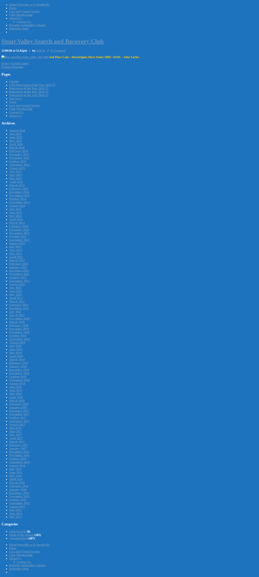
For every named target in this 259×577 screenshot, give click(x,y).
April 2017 (16, 438)
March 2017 (17, 441)
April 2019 (16, 356)
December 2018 (19, 369)
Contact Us (24, 21)
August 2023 (17, 243)
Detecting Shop (19, 28)
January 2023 (18, 267)
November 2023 (19, 233)
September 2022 (19, 281)
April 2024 (16, 219)
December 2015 (19, 493)
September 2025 (19, 164)
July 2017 (15, 428)
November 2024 (19, 195)
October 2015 (17, 499)
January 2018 (18, 407)
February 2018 (18, 404)
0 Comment (58, 50)
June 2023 (15, 250)
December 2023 (19, 229)
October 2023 (17, 236)
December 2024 (19, 192)
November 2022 (19, 274)
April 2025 (16, 181)
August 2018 (17, 383)
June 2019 (15, 349)
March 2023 (17, 260)
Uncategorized (18, 538)
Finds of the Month (21, 535)
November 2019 (19, 332)
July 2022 (15, 287)
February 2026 (18, 151)
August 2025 (17, 168)
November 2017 (19, 414)
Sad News (15, 98)
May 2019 (15, 352)
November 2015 (19, 496)
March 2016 (17, 482)
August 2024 (17, 205)
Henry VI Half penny (15, 63)
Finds (12, 8)
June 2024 (15, 212)
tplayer (40, 50)
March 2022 (17, 301)
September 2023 (19, 240)
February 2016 (18, 486)
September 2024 (19, 202)
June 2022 (15, 291)
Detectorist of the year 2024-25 (28, 95)
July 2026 (15, 134)
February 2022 (18, 305)
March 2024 (17, 222)
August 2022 (17, 284)
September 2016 (19, 462)
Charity (14, 81)
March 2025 (17, 185)
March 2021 (17, 315)
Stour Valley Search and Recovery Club (53, 41)
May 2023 (15, 253)
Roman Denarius (13, 67)
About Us (15, 18)
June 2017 (15, 431)
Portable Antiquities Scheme (27, 25)
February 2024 (18, 226)
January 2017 (18, 448)
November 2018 (19, 373)
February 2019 (18, 363)
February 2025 (18, 188)
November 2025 (19, 158)
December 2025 (19, 154)
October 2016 (17, 458)
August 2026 (17, 130)
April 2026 (16, 144)
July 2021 (15, 311)
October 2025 (17, 161)
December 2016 (19, 452)
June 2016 (15, 472)
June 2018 (15, 390)
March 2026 (17, 147)
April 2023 (16, 257)
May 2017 (15, 434)
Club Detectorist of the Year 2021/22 (32, 85)
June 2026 (15, 137)
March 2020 (17, 322)
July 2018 (15, 387)
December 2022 (19, 270)
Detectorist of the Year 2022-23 (28, 88)
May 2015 (15, 517)
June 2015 (15, 513)
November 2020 (19, 318)
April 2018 (16, 397)
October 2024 (17, 199)
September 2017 (19, 421)
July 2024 (15, 209)
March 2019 (17, 359)
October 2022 (17, 277)
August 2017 (17, 424)
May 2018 (15, 393)
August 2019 (17, 342)
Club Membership (21, 15)
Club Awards (17, 531)
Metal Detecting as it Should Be (29, 4)
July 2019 (15, 346)
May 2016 (15, 475)
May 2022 (15, 294)
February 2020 (18, 325)
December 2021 (19, 308)
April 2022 (16, 298)
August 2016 (17, 465)
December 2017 (19, 411)
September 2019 (19, 339)
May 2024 (15, 216)
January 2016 (18, 489)
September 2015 (19, 503)
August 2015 (17, 506)
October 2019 (17, 335)
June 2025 (15, 175)
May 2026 (15, 140)
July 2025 (15, 171)
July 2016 (15, 469)
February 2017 (18, 445)
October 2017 (17, 417)
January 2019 (18, 366)
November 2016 (19, 455)
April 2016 (16, 479)
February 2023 (18, 264)
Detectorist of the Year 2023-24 (28, 91)
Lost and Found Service (24, 11)
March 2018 (17, 400)
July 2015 (15, 510)
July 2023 (15, 246)
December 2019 (19, 328)
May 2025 (15, 178)
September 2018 (19, 380)
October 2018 (17, 376)
